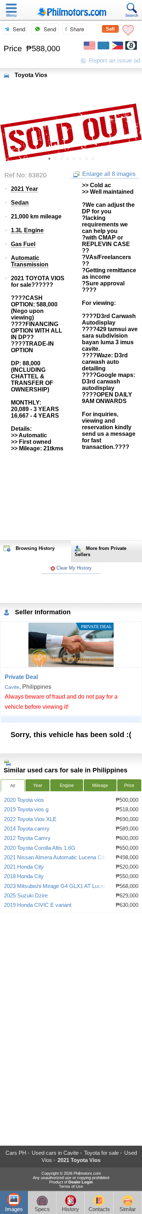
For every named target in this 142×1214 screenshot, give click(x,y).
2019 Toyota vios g (26, 809)
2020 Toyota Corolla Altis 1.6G (39, 848)
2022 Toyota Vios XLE (30, 819)
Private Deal (21, 677)
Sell (110, 29)
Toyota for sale (101, 1153)
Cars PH (15, 1153)
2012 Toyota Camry (27, 838)
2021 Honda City (24, 867)
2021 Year (24, 189)
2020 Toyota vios (24, 800)
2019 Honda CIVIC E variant (37, 905)
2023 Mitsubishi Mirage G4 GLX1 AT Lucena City (62, 886)
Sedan (20, 203)
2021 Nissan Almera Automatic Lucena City (55, 857)
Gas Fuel (23, 244)
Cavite (12, 687)
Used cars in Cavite (55, 1153)
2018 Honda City (24, 876)
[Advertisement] (71, 496)
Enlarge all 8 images (108, 174)
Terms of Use (71, 1186)
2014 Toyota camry (27, 829)
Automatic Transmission (29, 261)
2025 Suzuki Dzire (26, 896)
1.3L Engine (27, 230)
